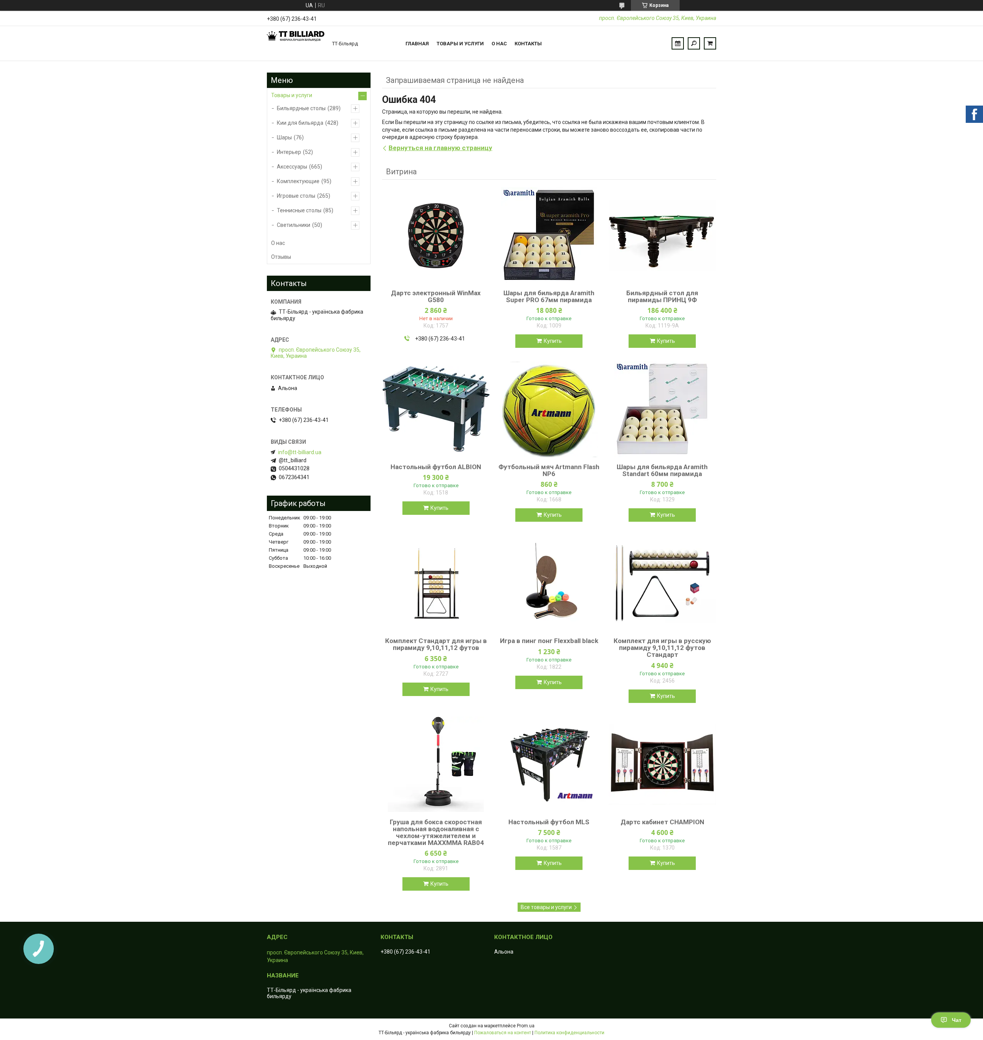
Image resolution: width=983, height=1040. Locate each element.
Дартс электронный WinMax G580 (436, 296)
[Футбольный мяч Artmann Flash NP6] (549, 409)
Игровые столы (296, 196)
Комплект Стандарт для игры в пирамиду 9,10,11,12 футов (436, 644)
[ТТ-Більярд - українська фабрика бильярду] (295, 43)
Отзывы (281, 257)
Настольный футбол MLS (548, 821)
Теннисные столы (299, 210)
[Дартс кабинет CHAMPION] (662, 764)
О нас (499, 43)
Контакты (528, 43)
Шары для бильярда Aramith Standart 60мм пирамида (662, 470)
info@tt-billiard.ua (299, 452)
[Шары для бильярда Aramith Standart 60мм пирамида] (662, 409)
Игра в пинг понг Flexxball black (549, 640)
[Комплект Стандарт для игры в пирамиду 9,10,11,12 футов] (436, 583)
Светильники (293, 225)
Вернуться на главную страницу (440, 148)
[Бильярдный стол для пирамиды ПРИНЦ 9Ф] (662, 235)
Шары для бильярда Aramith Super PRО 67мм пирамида (548, 296)
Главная (417, 43)
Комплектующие (298, 181)
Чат (956, 1020)
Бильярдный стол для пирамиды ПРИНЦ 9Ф (662, 296)
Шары (284, 137)
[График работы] (678, 43)
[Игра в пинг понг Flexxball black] (549, 583)
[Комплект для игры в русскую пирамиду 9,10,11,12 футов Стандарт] (662, 583)
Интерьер (289, 152)
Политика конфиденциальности (569, 1032)
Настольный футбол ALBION (436, 466)
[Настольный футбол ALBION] (436, 409)
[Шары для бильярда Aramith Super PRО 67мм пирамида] (549, 235)
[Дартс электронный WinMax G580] (436, 235)
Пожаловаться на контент (502, 1032)
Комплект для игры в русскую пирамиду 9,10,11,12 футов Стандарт (662, 647)
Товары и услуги (460, 43)
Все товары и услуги (546, 907)
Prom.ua (526, 1025)
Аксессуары (292, 167)
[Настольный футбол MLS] (549, 764)
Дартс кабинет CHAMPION (662, 821)
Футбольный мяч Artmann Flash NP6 (548, 470)
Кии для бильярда (300, 123)
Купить (553, 341)
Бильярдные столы (301, 108)
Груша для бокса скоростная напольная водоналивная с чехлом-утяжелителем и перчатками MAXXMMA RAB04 (436, 832)
